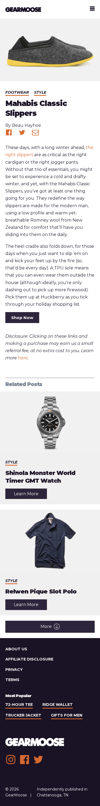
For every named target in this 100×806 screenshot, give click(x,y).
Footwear (17, 92)
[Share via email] (35, 132)
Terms (12, 679)
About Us (16, 649)
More (46, 626)
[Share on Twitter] (22, 132)
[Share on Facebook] (8, 132)
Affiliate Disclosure (29, 659)
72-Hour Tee (19, 704)
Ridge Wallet (57, 704)
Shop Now (22, 317)
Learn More (30, 495)
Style (40, 92)
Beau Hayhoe (26, 125)
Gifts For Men (66, 715)
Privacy (14, 669)
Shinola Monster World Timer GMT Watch (40, 476)
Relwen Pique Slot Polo (41, 591)
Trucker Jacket (23, 715)
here (23, 357)
